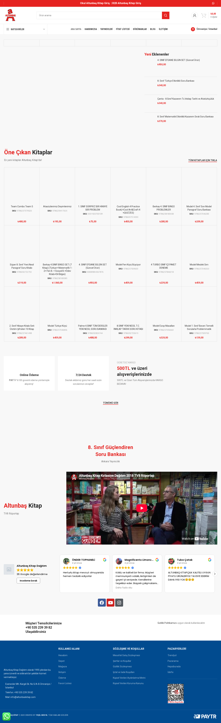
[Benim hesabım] (195, 15)
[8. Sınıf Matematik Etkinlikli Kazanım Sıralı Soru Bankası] (149, 131)
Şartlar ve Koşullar (122, 665)
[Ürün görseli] (199, 190)
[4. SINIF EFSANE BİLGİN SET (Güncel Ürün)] (149, 76)
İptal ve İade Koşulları (123, 676)
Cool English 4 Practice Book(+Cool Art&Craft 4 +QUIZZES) (128, 213)
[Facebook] (102, 607)
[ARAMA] (165, 15)
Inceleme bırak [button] (28, 584)
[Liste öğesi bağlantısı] (29, 696)
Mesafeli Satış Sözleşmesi (126, 659)
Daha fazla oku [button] (124, 591)
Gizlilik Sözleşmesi (122, 670)
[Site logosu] (10, 15)
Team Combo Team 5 (22, 210)
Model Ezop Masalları (164, 330)
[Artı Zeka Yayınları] (57, 48)
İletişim (62, 676)
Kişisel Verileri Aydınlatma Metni (129, 682)
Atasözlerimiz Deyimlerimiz (57, 210)
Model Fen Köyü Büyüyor (128, 268)
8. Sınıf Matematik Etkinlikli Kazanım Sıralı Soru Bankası (185, 126)
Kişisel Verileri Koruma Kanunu (128, 687)
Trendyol (172, 659)
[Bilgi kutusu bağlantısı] (29, 377)
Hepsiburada (174, 670)
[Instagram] (119, 607)
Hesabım (62, 659)
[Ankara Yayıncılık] (21, 48)
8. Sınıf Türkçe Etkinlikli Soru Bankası (175, 90)
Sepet (61, 665)
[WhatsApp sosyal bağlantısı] (213, 3)
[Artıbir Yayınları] (92, 48)
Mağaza (62, 670)
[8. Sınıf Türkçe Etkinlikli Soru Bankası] (149, 95)
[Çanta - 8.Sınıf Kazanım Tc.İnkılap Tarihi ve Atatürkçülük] (149, 113)
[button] (214, 577)
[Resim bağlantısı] (12, 660)
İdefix (170, 676)
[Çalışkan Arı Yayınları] (199, 48)
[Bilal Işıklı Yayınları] (164, 48)
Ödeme (62, 682)
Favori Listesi (65, 687)
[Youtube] (111, 607)
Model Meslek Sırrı (199, 268)
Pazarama (173, 665)
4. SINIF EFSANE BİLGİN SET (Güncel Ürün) (178, 69)
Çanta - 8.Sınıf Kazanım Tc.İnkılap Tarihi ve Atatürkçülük (185, 108)
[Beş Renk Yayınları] (128, 48)
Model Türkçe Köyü (57, 330)
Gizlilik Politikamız (167, 627)
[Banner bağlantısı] (164, 377)
